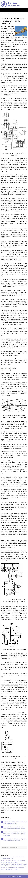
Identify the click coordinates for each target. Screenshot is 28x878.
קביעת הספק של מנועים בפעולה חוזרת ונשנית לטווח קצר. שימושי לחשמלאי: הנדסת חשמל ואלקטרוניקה (14, 833)
